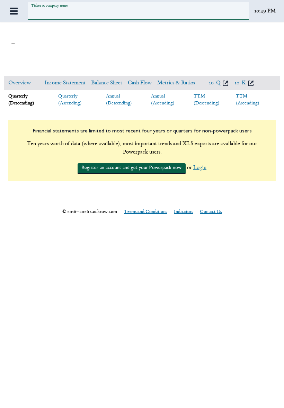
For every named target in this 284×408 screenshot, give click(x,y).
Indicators (183, 211)
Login (199, 167)
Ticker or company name (49, 5)
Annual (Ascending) (162, 99)
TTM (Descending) (206, 99)
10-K (240, 83)
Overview (19, 83)
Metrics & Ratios (176, 83)
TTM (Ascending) (247, 99)
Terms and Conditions (145, 211)
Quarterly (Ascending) (69, 99)
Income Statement (65, 83)
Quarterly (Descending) (21, 99)
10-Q (215, 83)
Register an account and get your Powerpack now (131, 168)
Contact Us (211, 211)
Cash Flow (140, 83)
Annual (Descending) (119, 99)
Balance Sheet (106, 83)
